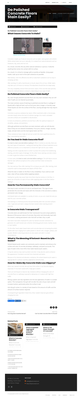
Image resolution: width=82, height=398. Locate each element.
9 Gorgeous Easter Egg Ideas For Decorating (14, 355)
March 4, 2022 (13, 26)
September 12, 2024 (14, 335)
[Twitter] (12, 387)
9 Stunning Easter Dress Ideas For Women (14, 351)
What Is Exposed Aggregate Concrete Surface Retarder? (32, 331)
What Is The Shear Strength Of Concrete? (48, 329)
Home (50, 13)
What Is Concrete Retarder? (15, 339)
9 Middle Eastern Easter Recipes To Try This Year (15, 363)
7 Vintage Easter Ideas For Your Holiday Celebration (15, 367)
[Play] (47, 49)
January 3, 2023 (47, 324)
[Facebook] (9, 387)
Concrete (54, 13)
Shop (59, 395)
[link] (15, 39)
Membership (65, 395)
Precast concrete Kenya (23, 39)
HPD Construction (26, 26)
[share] (40, 39)
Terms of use (71, 395)
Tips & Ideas (47, 395)
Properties (54, 395)
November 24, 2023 (31, 324)
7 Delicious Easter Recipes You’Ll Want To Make (15, 359)
